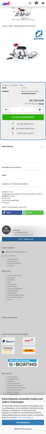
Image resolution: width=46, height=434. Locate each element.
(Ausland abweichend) (28, 93)
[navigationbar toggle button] (43, 3)
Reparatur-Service (13, 392)
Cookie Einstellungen (14, 263)
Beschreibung (7, 146)
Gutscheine (11, 278)
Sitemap (10, 299)
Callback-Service (12, 259)
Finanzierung (11, 284)
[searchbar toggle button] (30, 3)
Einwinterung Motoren (14, 390)
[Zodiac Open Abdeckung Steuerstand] (23, 49)
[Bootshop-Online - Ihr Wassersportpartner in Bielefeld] (5, 3)
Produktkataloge (13, 394)
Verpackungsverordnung (15, 295)
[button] (6, 109)
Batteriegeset (11, 293)
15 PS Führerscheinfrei (15, 385)
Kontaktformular (13, 261)
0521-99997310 (10, 256)
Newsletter (10, 280)
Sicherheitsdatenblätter (15, 297)
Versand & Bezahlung (14, 275)
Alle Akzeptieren (23, 422)
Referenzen (11, 381)
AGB (8, 282)
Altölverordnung (12, 291)
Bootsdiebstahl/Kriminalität (16, 388)
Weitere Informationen (23, 429)
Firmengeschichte (13, 379)
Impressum (11, 266)
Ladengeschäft (12, 377)
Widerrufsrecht (12, 286)
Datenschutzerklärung (25, 417)
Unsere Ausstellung (13, 383)
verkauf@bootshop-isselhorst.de (16, 252)
